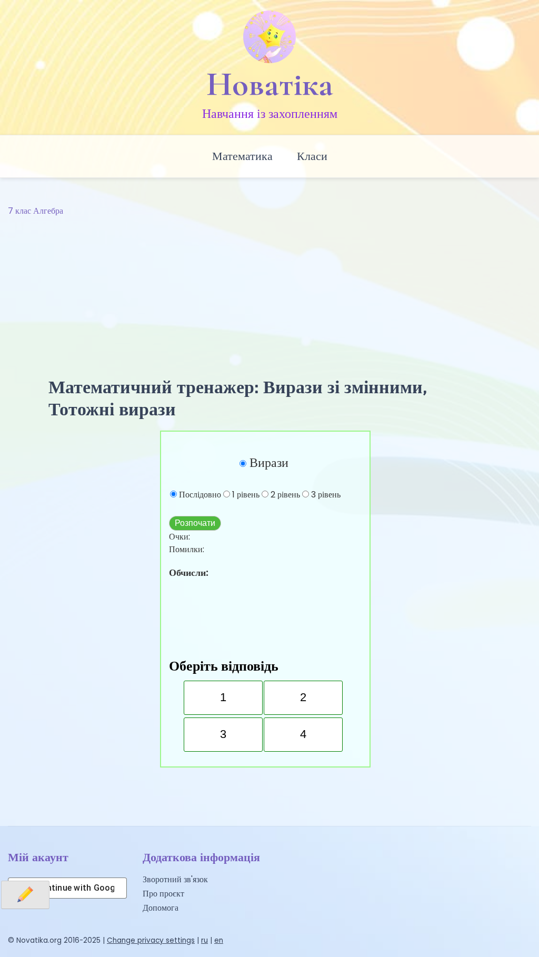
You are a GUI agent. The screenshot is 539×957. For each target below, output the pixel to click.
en (218, 940)
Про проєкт (163, 894)
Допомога (160, 908)
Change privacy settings (151, 940)
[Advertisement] (269, 297)
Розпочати (195, 523)
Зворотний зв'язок (175, 879)
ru (204, 940)
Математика (242, 156)
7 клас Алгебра (35, 211)
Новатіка (269, 84)
